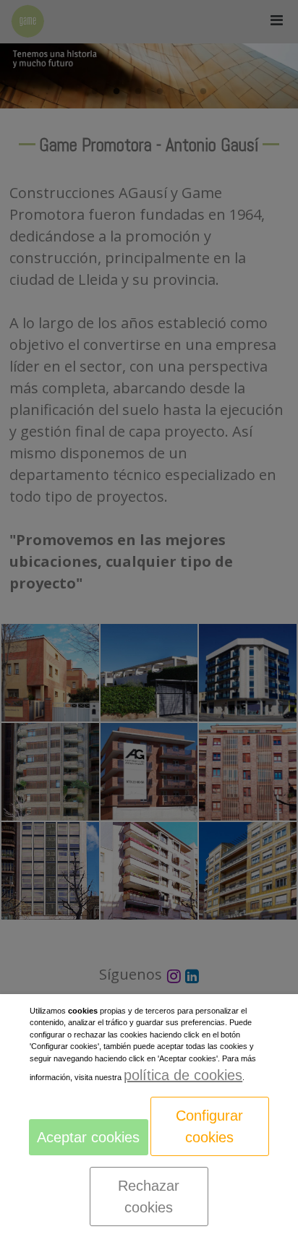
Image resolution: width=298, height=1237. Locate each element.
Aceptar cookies (88, 1137)
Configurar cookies (209, 1126)
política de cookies (183, 1075)
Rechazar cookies (148, 1196)
